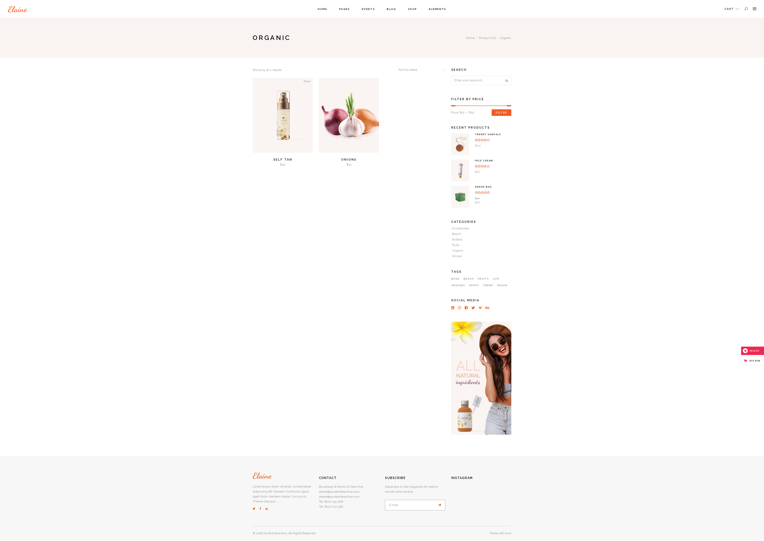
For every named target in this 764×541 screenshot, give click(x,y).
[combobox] (420, 70)
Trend (488, 285)
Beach (456, 234)
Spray (474, 285)
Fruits (455, 245)
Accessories (460, 228)
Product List (487, 38)
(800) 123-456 (333, 506)
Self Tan (282, 159)
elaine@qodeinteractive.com (339, 491)
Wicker (457, 256)
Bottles (457, 239)
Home (470, 38)
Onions (349, 159)
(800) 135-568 (333, 501)
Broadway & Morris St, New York (341, 487)
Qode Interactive (275, 533)
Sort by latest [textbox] (408, 70)
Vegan (502, 285)
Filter (501, 112)
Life (496, 278)
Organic (457, 250)
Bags (455, 278)
